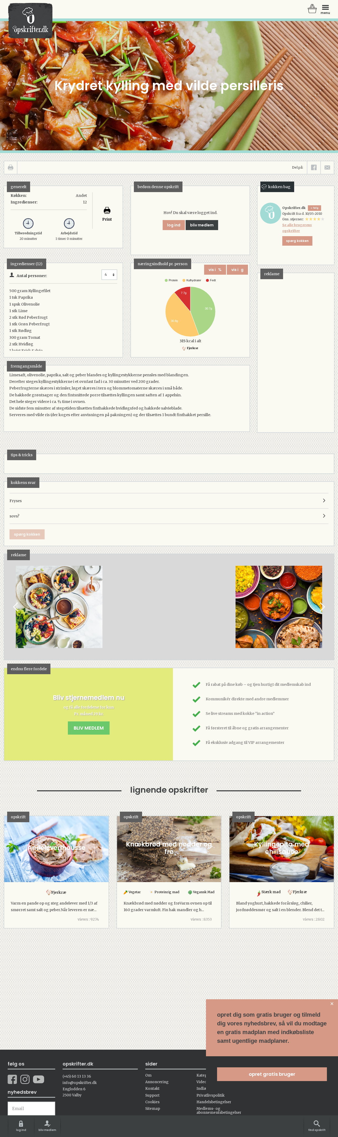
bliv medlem (202, 225)
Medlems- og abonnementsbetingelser (218, 1110)
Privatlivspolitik (210, 1095)
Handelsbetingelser (213, 1102)
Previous (16, 607)
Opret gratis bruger (272, 1074)
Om (148, 1075)
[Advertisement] (297, 352)
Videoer (203, 1082)
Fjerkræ (192, 348)
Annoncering (156, 1082)
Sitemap (152, 1108)
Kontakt (152, 1088)
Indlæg (202, 1088)
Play (8, 607)
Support (152, 1095)
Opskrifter (30, 21)
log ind (173, 225)
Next (322, 607)
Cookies (152, 1102)
